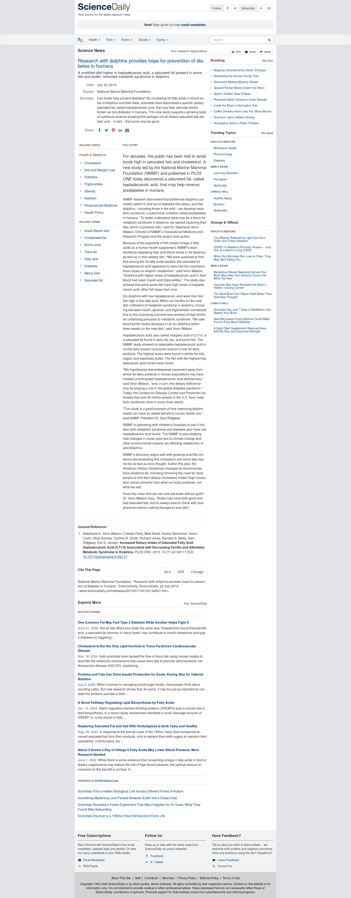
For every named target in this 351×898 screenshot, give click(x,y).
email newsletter (193, 24)
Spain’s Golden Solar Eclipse (232, 94)
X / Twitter (157, 862)
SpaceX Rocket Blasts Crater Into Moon (239, 88)
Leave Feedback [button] (228, 860)
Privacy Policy (187, 878)
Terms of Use (231, 878)
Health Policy (94, 212)
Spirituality (220, 185)
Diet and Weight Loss (99, 170)
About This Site (121, 878)
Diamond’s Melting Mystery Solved (236, 82)
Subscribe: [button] (248, 8)
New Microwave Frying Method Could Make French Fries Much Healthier (242, 320)
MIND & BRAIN (219, 166)
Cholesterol (92, 163)
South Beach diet (96, 230)
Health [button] (93, 40)
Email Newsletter (94, 860)
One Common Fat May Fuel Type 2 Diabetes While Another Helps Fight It (133, 622)
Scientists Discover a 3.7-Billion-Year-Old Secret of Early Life (121, 815)
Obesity (89, 191)
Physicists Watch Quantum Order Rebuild (240, 99)
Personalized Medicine (100, 205)
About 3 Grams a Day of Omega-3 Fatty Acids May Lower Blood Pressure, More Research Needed (138, 752)
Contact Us (225, 866)
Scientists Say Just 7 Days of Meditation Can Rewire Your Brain (242, 311)
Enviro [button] (125, 40)
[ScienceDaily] (104, 7)
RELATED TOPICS (89, 145)
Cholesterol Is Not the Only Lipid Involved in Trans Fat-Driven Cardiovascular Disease (137, 648)
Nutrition (90, 198)
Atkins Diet (92, 273)
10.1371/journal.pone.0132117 (105, 556)
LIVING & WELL (219, 191)
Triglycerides (93, 184)
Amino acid (92, 244)
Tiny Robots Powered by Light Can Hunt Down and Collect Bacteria (239, 239)
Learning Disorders (226, 173)
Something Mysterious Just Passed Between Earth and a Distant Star (127, 798)
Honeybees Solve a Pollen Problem (236, 123)
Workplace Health (225, 148)
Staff (138, 878)
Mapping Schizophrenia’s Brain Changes (240, 70)
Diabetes (90, 177)
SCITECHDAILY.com (106, 781)
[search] (269, 39)
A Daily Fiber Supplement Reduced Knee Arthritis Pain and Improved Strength (240, 329)
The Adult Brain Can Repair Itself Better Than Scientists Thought (243, 295)
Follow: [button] (216, 8)
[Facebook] (99, 130)
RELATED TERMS (89, 222)
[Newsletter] (269, 8)
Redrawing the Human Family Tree (236, 76)
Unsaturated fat (95, 237)
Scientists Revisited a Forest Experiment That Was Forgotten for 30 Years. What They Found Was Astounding (139, 807)
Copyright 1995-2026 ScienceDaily (102, 884)
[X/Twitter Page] (235, 8)
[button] (236, 52)
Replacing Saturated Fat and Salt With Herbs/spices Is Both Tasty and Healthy (137, 726)
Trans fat (90, 251)
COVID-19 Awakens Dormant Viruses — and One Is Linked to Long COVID (242, 248)
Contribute (151, 878)
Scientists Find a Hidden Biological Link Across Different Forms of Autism (130, 791)
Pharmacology (223, 154)
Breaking (218, 60)
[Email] (127, 130)
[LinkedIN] (120, 130)
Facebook (157, 856)
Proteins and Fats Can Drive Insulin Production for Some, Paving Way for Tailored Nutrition (140, 676)
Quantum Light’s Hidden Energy (234, 117)
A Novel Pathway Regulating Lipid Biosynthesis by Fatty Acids (126, 702)
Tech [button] (109, 40)
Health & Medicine (92, 154)
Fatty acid (91, 259)
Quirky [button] (161, 40)
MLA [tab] (167, 571)
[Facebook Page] (227, 8)
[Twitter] (106, 130)
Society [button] (144, 40)
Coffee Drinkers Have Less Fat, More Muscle (242, 111)
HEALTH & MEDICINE (223, 141)
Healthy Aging (223, 198)
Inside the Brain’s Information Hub (235, 105)
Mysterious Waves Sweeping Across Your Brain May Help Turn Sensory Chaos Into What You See (240, 275)
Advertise (168, 878)
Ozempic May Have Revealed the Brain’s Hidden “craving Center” (240, 286)
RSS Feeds (90, 866)
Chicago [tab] (197, 571)
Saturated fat (93, 280)
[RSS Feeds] (261, 8)
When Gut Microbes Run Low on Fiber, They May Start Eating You (242, 257)
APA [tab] (181, 571)
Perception (221, 179)
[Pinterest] (113, 130)
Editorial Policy (209, 878)
